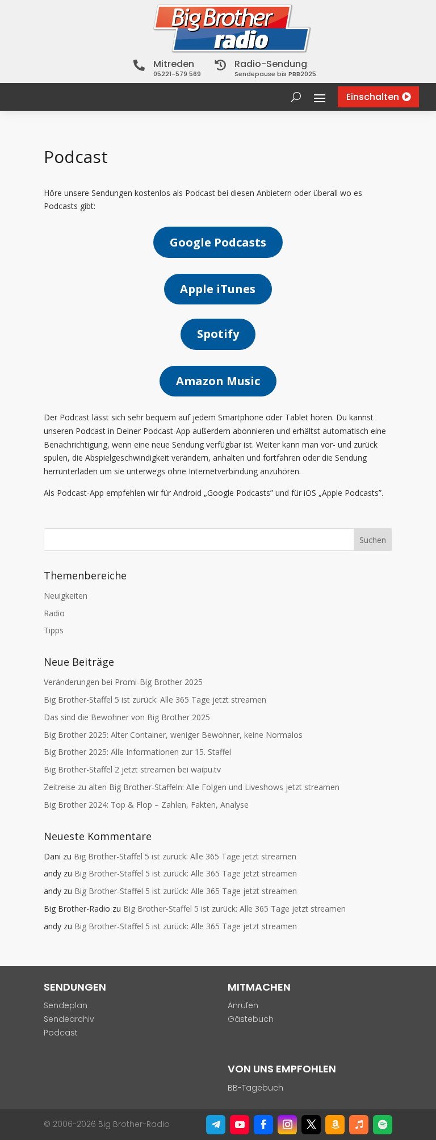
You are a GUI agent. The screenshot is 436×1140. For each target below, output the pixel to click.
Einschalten (372, 96)
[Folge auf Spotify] (382, 1124)
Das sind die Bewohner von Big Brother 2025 (127, 717)
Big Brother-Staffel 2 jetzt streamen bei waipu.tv (132, 769)
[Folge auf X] (311, 1124)
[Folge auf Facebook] (263, 1124)
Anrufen (243, 1005)
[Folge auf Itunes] (358, 1124)
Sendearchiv (69, 1019)
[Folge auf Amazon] (335, 1124)
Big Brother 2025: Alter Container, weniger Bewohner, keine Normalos (173, 734)
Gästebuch (251, 1019)
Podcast (61, 1032)
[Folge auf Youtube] (239, 1124)
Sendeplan (65, 1005)
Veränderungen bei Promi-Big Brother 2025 (123, 682)
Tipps (54, 630)
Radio (54, 613)
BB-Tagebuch (255, 1087)
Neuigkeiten (65, 595)
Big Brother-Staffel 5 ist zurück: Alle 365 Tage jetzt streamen (155, 699)
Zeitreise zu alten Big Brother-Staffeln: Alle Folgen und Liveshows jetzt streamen (191, 787)
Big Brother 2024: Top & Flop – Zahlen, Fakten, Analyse (146, 804)
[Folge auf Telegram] (215, 1124)
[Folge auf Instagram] (287, 1124)
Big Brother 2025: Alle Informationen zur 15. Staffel (137, 751)
